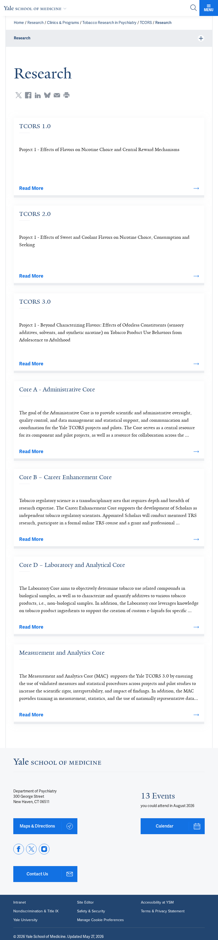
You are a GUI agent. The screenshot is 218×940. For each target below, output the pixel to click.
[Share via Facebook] (28, 95)
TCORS (146, 22)
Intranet (19, 902)
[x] (31, 849)
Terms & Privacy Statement (163, 911)
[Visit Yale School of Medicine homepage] (57, 763)
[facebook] (18, 849)
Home (19, 22)
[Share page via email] (57, 95)
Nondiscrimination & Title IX (35, 911)
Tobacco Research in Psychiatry (109, 22)
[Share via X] (18, 95)
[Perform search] (193, 8)
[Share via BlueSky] (47, 95)
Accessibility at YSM (157, 902)
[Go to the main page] (36, 8)
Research (35, 22)
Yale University (25, 919)
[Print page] (66, 95)
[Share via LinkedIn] (38, 95)
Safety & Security (91, 911)
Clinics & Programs (63, 22)
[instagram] (44, 849)
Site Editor (85, 902)
